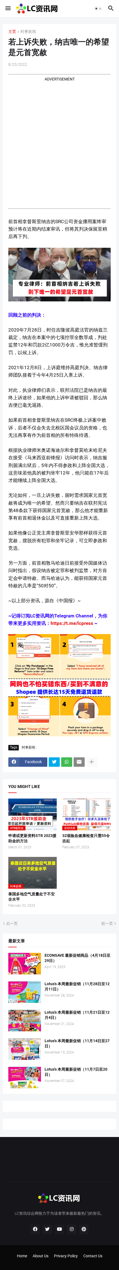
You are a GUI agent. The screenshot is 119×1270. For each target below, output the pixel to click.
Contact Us (92, 1256)
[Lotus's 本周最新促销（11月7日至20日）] (24, 1077)
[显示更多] (91, 762)
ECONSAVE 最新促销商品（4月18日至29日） (77, 958)
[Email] (79, 762)
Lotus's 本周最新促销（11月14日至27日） (77, 1043)
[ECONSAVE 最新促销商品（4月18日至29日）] (24, 963)
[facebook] (35, 1229)
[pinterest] (84, 1229)
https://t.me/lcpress (72, 623)
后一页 (12, 923)
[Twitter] (54, 762)
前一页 (107, 923)
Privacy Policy (66, 1256)
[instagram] (71, 1229)
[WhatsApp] (66, 762)
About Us (40, 1256)
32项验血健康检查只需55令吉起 (86, 838)
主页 (12, 32)
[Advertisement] (59, 141)
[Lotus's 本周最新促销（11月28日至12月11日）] (24, 992)
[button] (7, 8)
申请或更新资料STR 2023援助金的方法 (32, 838)
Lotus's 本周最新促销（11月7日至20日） (76, 1072)
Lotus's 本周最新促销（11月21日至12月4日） (77, 1015)
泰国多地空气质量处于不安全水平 (31, 896)
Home (22, 1256)
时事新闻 (28, 32)
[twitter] (47, 1229)
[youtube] (59, 1229)
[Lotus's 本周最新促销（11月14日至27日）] (24, 1049)
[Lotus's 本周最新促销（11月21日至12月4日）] (24, 1020)
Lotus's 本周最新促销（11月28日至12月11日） (77, 986)
